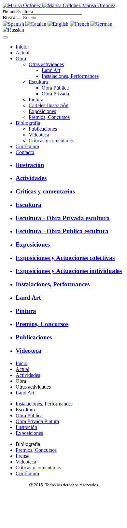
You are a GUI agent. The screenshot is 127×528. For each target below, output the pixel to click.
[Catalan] (35, 24)
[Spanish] (13, 24)
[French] (79, 24)
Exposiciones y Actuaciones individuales (69, 270)
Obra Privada (55, 93)
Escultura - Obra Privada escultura (63, 218)
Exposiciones (42, 111)
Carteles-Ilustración (48, 105)
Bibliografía (28, 123)
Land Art (51, 70)
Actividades (31, 178)
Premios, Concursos (49, 117)
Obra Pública (55, 88)
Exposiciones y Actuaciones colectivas (65, 257)
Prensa (22, 456)
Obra (21, 58)
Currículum (27, 146)
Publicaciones (43, 129)
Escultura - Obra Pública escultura (62, 231)
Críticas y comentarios (51, 140)
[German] (101, 24)
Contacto (25, 152)
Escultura (38, 82)
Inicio (21, 47)
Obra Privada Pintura (37, 421)
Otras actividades (46, 64)
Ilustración (30, 165)
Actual (22, 52)
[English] (58, 24)
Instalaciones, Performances (70, 76)
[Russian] (13, 30)
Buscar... (12, 17)
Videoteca (39, 134)
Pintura (36, 99)
